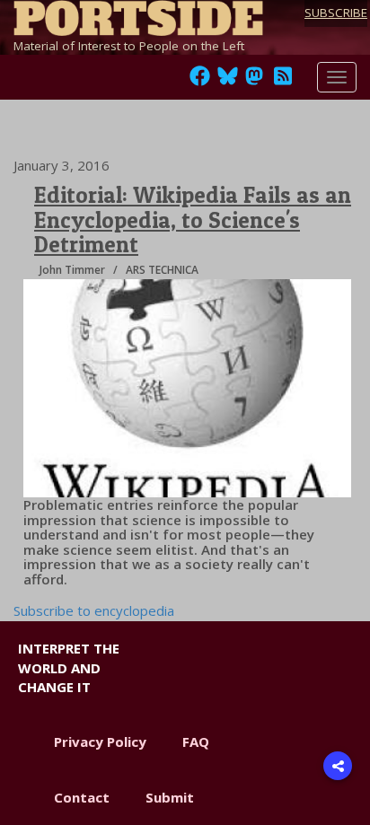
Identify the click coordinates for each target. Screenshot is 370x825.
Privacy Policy (100, 741)
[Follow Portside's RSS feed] (282, 81)
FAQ (195, 741)
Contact (82, 797)
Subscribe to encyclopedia (93, 610)
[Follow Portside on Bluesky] (229, 81)
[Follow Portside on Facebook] (200, 81)
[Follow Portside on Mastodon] (254, 81)
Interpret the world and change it (68, 667)
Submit (169, 797)
